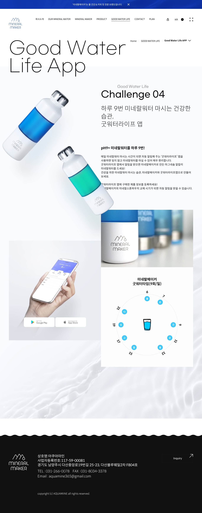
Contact (140, 19)
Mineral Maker (83, 19)
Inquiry (177, 458)
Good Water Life (120, 19)
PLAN (152, 19)
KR (176, 19)
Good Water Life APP (175, 40)
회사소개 (39, 19)
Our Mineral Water (59, 19)
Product (102, 19)
